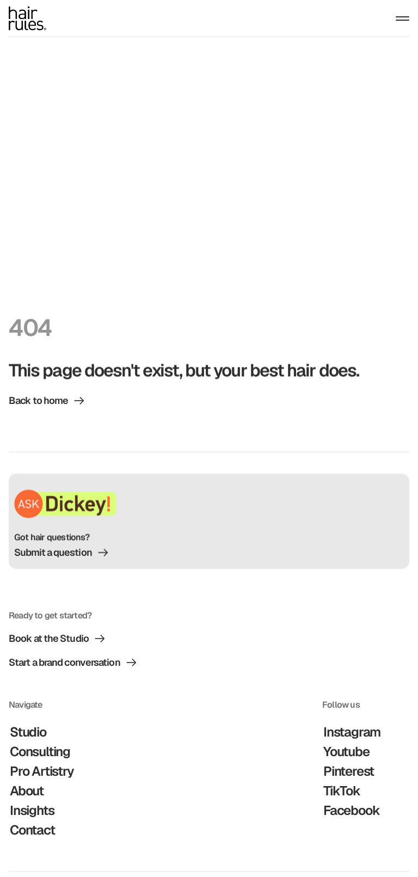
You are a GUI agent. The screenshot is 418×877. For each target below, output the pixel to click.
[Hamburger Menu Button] (402, 18)
